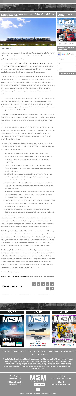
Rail (14, 48)
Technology (41, 351)
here (17, 272)
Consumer (32, 354)
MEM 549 (12, 312)
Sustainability (68, 351)
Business (44, 354)
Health (30, 351)
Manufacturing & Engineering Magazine (13, 276)
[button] (1, 1)
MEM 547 (64, 312)
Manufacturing (54, 351)
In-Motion (6, 351)
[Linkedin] (38, 389)
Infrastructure (19, 351)
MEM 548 (38, 312)
